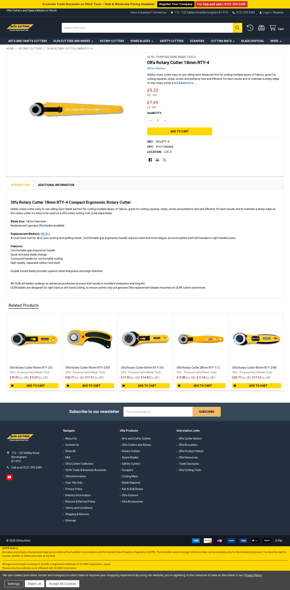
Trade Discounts (189, 463)
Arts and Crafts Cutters (27, 41)
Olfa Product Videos (191, 451)
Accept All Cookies (62, 584)
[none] (76, 109)
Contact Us (72, 444)
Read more (186, 83)
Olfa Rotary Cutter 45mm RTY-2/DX (87, 367)
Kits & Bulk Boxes (132, 489)
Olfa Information (75, 476)
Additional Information (56, 185)
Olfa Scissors (130, 495)
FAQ (67, 457)
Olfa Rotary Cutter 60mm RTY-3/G (142, 367)
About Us (71, 438)
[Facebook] (150, 160)
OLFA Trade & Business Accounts (85, 470)
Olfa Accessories (132, 501)
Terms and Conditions (79, 507)
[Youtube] (9, 477)
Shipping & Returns (77, 514)
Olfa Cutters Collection (79, 463)
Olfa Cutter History (190, 438)
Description (20, 185)
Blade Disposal (252, 41)
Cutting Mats (221, 41)
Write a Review (156, 68)
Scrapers (197, 41)
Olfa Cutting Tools (190, 470)
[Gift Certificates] (262, 28)
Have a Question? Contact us (148, 12)
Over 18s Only (73, 482)
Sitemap (70, 520)
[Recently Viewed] (250, 28)
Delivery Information (78, 495)
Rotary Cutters (112, 41)
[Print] (157, 160)
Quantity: (154, 113)
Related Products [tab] (23, 305)
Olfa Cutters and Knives (71, 41)
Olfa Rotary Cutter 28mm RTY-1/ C (198, 367)
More (274, 41)
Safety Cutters (172, 41)
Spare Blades (140, 41)
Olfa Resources (188, 457)
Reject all (34, 584)
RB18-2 (45, 233)
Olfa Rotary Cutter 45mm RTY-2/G (31, 367)
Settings (14, 584)
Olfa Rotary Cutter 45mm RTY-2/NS (254, 367)
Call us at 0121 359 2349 (26, 467)
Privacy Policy (73, 489)
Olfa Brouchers (188, 444)
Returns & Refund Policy (80, 501)
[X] (164, 160)
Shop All (70, 451)
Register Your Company (176, 4)
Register (278, 12)
